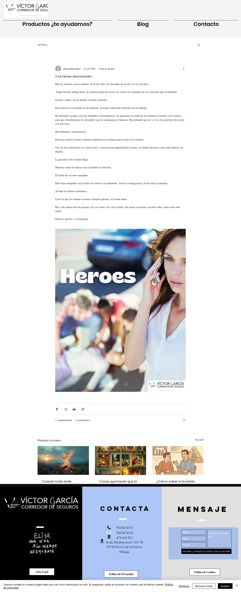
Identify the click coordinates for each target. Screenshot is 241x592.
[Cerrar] (237, 586)
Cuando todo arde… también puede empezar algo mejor (61, 484)
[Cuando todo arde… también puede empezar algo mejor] (63, 460)
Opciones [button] (184, 586)
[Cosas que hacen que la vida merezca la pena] (120, 460)
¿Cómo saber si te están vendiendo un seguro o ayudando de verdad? (175, 484)
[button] (199, 44)
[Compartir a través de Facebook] (57, 409)
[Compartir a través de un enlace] (83, 409)
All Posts (42, 44)
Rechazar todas (204, 586)
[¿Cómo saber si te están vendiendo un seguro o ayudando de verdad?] (177, 460)
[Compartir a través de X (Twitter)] (65, 409)
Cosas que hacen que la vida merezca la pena (118, 483)
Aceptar (225, 586)
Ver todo (199, 439)
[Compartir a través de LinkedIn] (74, 409)
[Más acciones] (184, 68)
